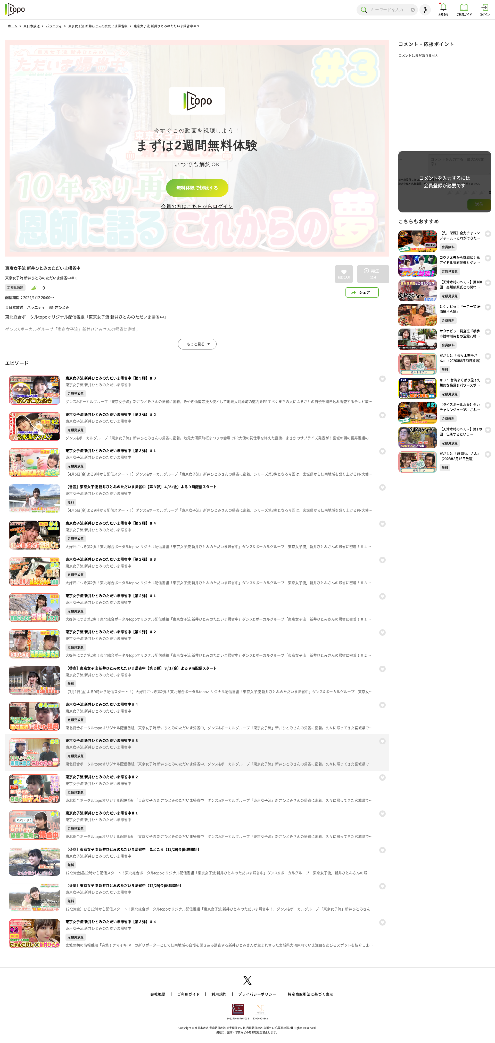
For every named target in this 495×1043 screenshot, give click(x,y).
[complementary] (197, 148)
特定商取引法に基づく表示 (310, 994)
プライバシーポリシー (257, 994)
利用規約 (219, 994)
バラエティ (54, 26)
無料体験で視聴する (197, 187)
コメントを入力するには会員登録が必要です (444, 182)
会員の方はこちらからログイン (197, 206)
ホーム (13, 26)
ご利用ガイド (188, 994)
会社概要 (158, 994)
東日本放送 (31, 26)
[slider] (37, 287)
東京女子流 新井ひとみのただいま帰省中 (98, 26)
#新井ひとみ (59, 307)
